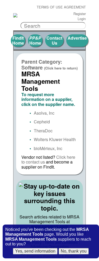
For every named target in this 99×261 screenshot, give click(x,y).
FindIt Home (18, 40)
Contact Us (54, 40)
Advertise (77, 38)
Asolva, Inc (44, 113)
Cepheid (42, 122)
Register (79, 14)
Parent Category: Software (49, 64)
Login (82, 19)
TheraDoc (43, 131)
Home (35, 40)
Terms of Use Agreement (61, 7)
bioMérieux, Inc (48, 148)
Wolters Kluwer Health (55, 139)
